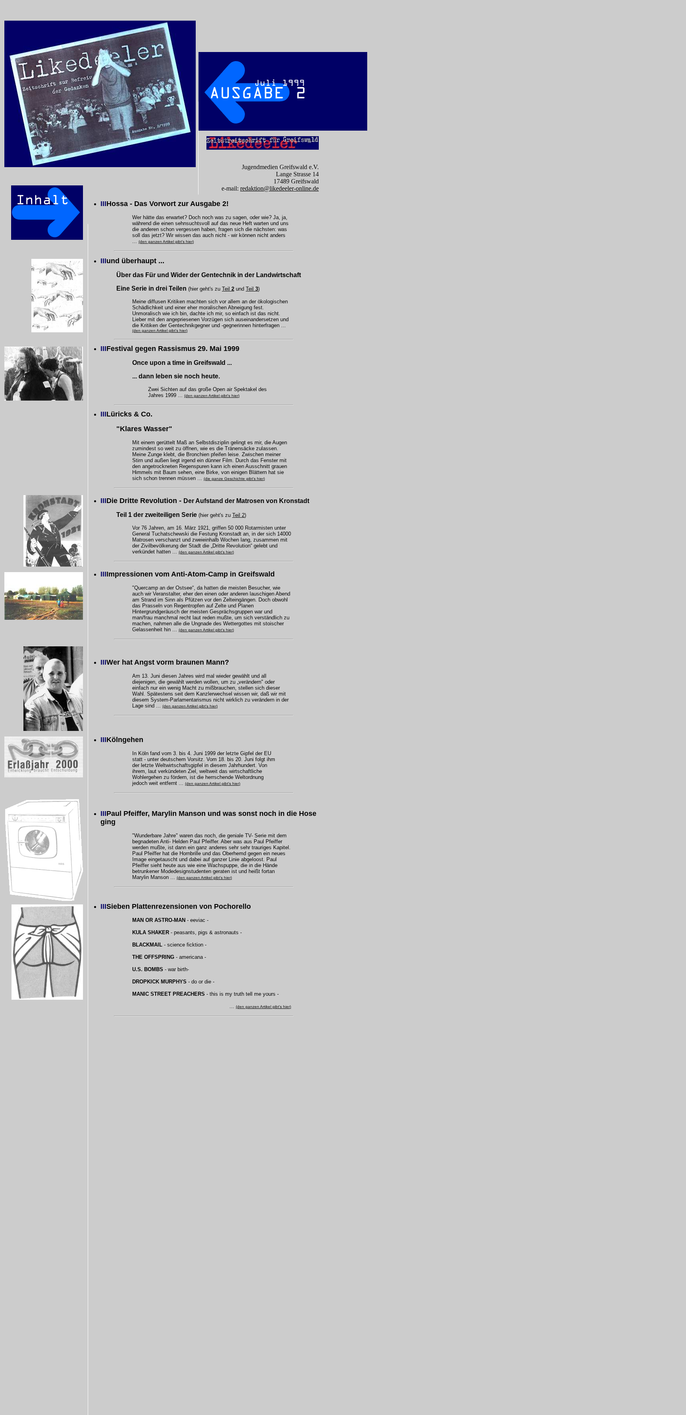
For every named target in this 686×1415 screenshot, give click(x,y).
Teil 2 (238, 515)
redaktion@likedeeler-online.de (279, 188)
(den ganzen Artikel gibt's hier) (166, 241)
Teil (228, 289)
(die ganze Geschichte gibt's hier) (234, 478)
